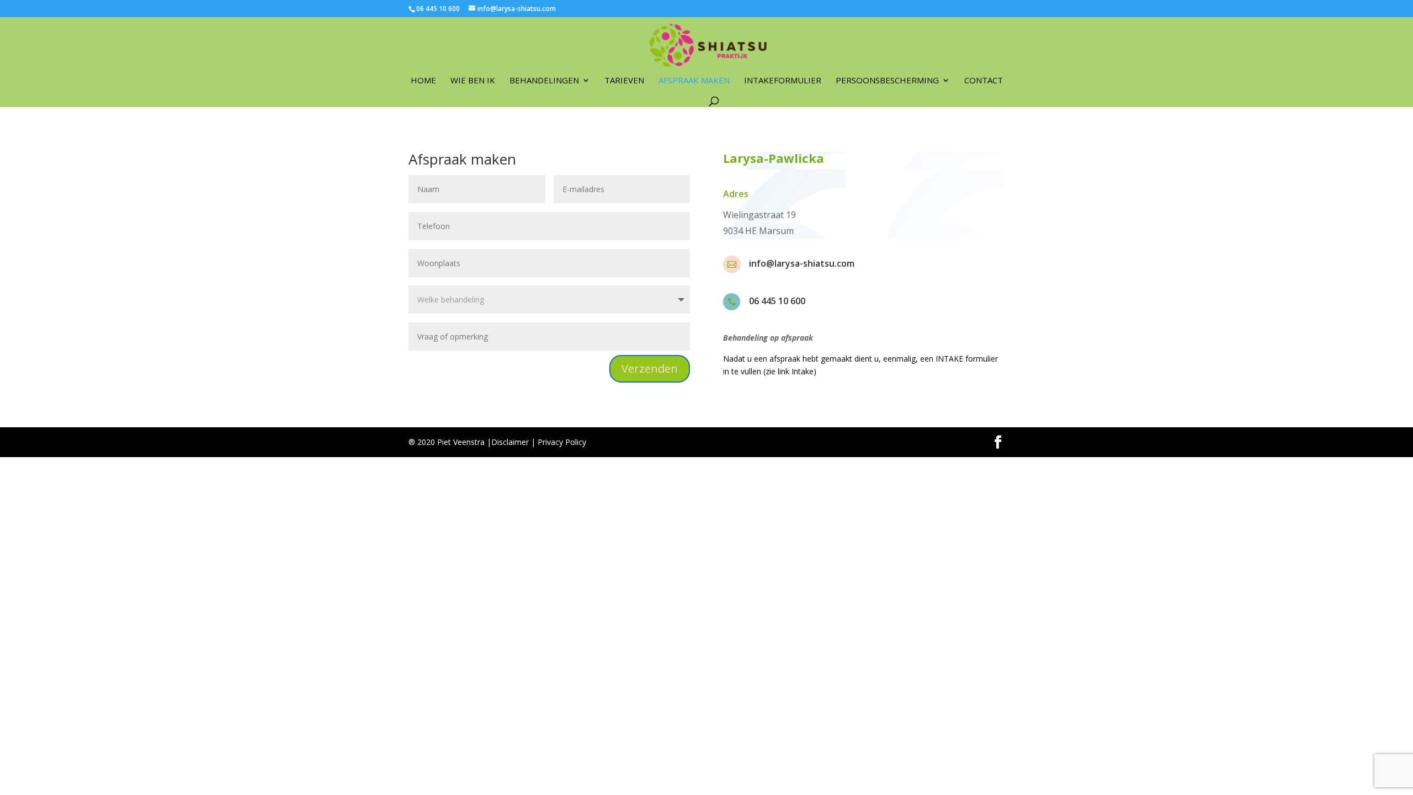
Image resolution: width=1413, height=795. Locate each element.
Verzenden (649, 368)
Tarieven (624, 81)
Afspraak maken (694, 81)
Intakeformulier (782, 81)
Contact (983, 81)
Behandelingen (544, 81)
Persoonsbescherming (887, 81)
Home (423, 81)
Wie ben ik (472, 81)
